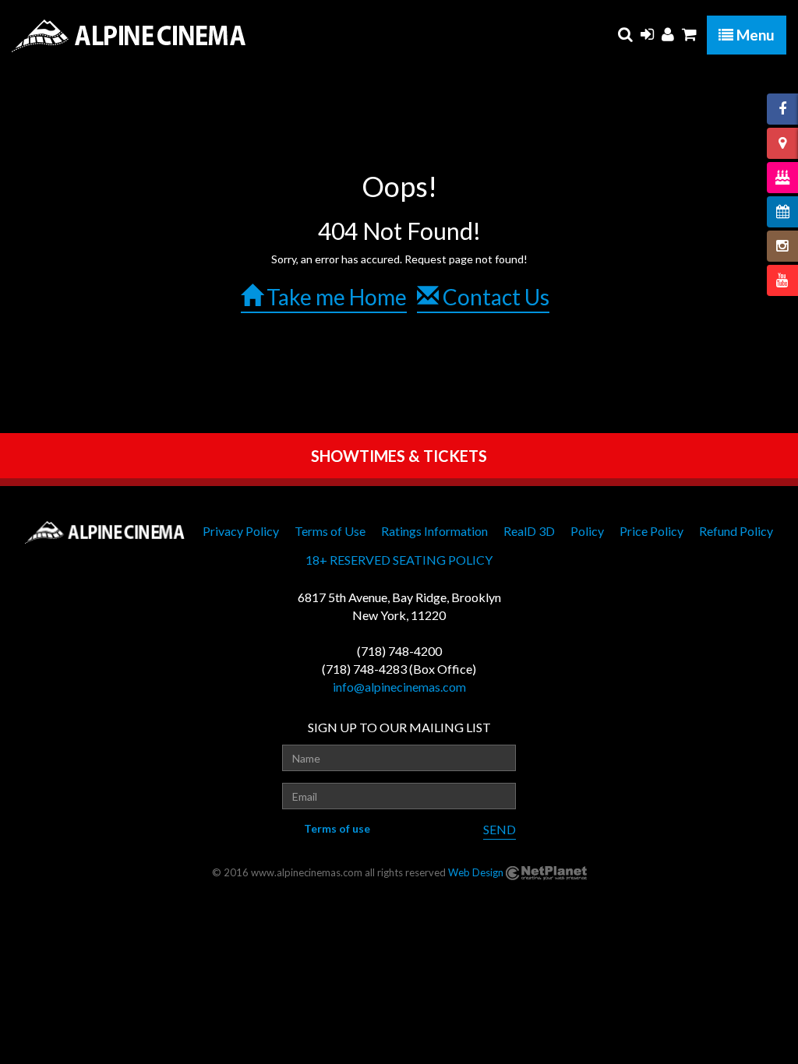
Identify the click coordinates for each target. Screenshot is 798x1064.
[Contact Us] (782, 143)
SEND (499, 829)
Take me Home (335, 297)
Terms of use (337, 828)
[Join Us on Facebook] (782, 109)
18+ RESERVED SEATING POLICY (399, 559)
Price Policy (651, 530)
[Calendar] (782, 211)
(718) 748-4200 (399, 650)
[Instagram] (782, 246)
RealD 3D (529, 530)
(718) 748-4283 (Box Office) (399, 668)
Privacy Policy (241, 530)
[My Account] (668, 34)
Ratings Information (434, 530)
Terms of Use (330, 530)
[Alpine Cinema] (128, 35)
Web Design (475, 872)
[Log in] (647, 34)
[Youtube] (782, 280)
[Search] (625, 34)
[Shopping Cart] (689, 34)
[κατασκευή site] (546, 872)
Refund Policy (736, 530)
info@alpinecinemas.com (399, 686)
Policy (587, 530)
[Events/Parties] (782, 177)
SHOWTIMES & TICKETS (399, 455)
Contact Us (494, 297)
